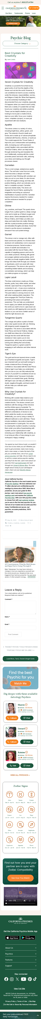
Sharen (21, 704)
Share (7, 526)
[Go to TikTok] (35, 979)
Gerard (21, 728)
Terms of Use (22, 1001)
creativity (16, 523)
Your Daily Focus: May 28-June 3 (20, 650)
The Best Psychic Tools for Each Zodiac (21, 647)
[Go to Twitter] (17, 979)
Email (7, 624)
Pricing (27, 13)
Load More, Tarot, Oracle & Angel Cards (20, 659)
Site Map (32, 1001)
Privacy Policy (10, 1001)
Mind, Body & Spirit (26, 520)
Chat (26, 718)
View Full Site (19, 988)
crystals (22, 523)
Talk (13, 765)
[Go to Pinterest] (30, 979)
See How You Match (20, 878)
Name (7, 617)
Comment (8, 599)
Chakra (10, 523)
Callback (13, 718)
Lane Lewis (11, 59)
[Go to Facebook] (6, 979)
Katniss (21, 752)
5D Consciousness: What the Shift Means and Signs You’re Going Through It (20, 565)
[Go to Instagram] (12, 979)
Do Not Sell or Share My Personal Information (20, 1004)
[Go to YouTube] (24, 979)
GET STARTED (34, 8)
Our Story (8, 13)
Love (34, 13)
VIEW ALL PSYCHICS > (20, 775)
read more (31, 577)
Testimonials (18, 13)
